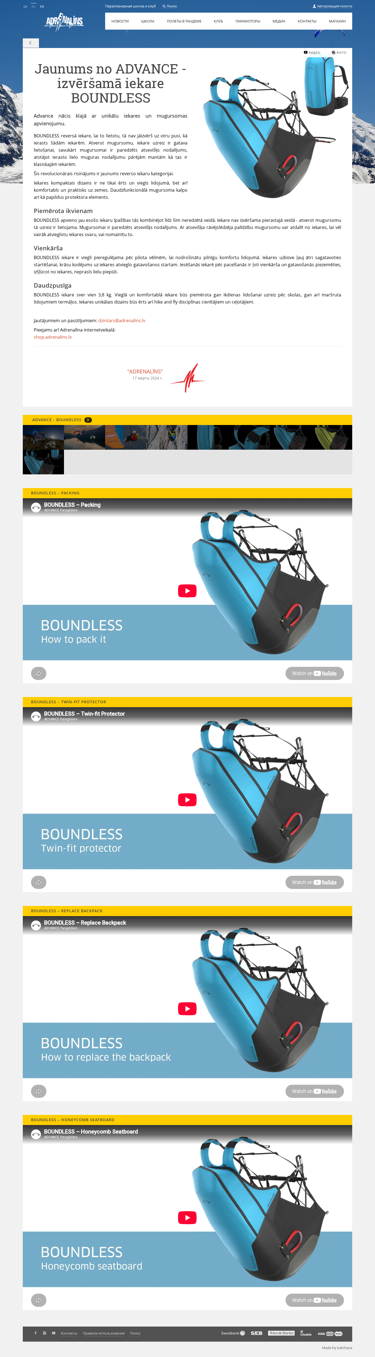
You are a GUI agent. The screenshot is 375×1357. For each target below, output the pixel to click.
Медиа (279, 21)
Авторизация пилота (334, 6)
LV (25, 6)
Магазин (337, 21)
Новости (120, 21)
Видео (315, 53)
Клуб (218, 21)
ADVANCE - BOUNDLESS (60, 419)
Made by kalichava (337, 1347)
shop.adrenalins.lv (53, 337)
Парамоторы (248, 21)
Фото (342, 53)
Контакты (307, 21)
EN (42, 6)
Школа (147, 21)
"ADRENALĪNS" (145, 371)
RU (34, 6)
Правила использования (104, 1333)
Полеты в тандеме (184, 21)
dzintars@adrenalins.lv (121, 321)
